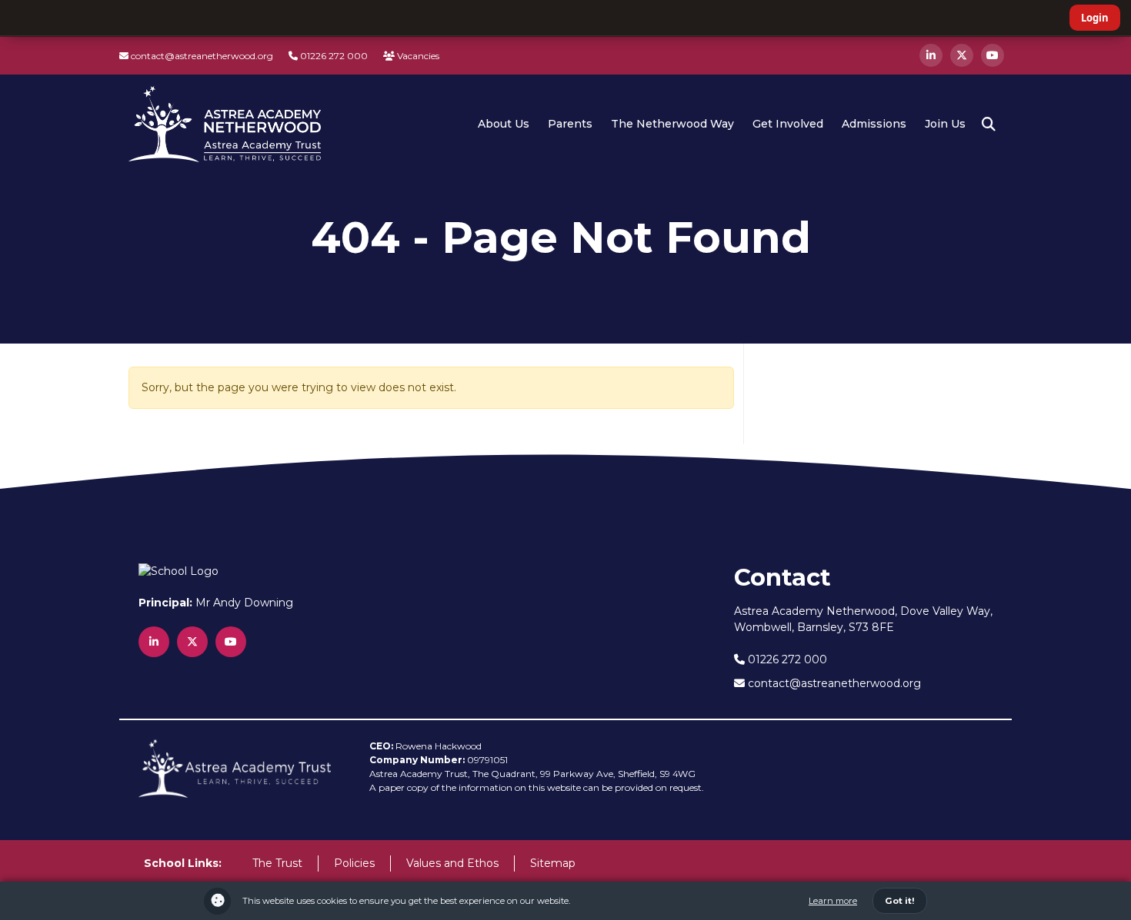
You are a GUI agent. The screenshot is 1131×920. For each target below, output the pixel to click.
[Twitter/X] (961, 55)
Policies (354, 863)
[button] (989, 124)
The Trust (277, 863)
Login (1095, 18)
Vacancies (417, 55)
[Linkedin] (930, 55)
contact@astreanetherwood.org (200, 55)
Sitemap (553, 863)
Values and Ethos (452, 863)
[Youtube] (992, 55)
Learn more (833, 900)
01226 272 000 (333, 55)
